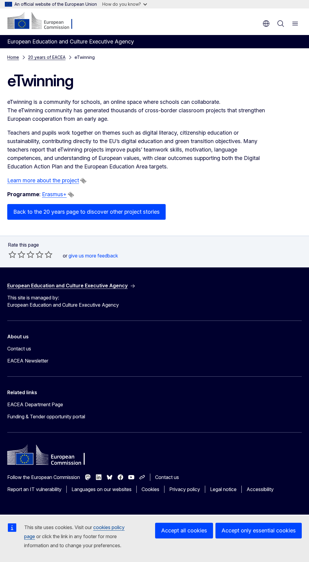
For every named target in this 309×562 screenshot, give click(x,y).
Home (13, 57)
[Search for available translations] (83, 181)
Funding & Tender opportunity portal (46, 417)
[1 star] (12, 254)
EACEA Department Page (35, 404)
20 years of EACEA (46, 57)
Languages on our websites (102, 489)
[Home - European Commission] (44, 21)
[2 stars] (17, 254)
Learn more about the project (43, 180)
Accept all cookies (184, 530)
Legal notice (223, 489)
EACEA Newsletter (27, 361)
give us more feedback (93, 256)
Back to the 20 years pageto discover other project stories (86, 212)
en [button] (266, 23)
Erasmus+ (54, 194)
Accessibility (260, 489)
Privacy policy (184, 489)
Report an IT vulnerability (34, 489)
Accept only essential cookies (258, 530)
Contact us (19, 349)
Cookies (150, 489)
